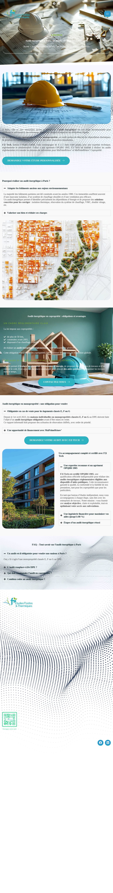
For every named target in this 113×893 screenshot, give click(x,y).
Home (26, 46)
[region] (38, 864)
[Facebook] (54, 3)
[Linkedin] (59, 3)
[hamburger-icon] (107, 14)
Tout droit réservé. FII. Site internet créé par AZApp (37, 742)
